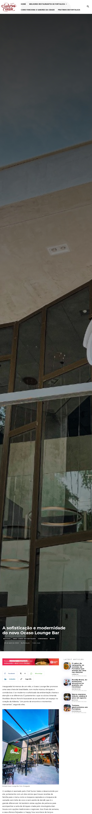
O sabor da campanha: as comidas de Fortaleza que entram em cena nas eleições (79, 667)
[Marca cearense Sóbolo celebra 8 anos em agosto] (67, 696)
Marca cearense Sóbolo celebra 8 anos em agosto (79, 696)
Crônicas (75, 674)
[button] (88, 6)
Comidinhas (43, 639)
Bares (52, 639)
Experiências (76, 711)
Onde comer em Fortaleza (24, 639)
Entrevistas (76, 689)
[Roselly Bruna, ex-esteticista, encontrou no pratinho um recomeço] (67, 682)
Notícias (7, 639)
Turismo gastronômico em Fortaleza (80, 707)
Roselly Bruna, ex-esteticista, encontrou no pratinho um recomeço (80, 683)
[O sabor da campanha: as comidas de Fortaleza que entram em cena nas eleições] (67, 665)
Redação (26, 643)
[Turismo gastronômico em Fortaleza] (67, 708)
